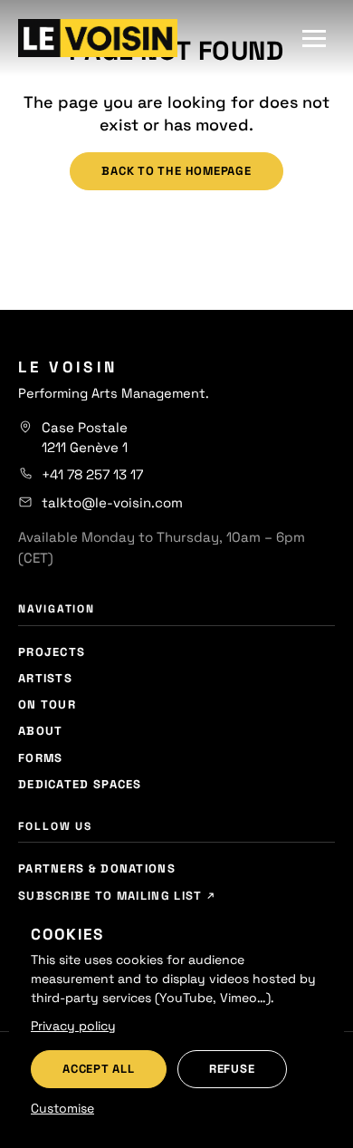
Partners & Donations (97, 868)
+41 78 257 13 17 (92, 474)
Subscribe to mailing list (112, 895)
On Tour (47, 704)
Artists (45, 678)
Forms (40, 758)
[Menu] (314, 38)
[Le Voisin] (97, 38)
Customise (62, 1108)
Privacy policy (73, 1026)
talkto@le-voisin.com (112, 502)
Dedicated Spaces (80, 784)
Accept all (98, 1068)
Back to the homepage (176, 170)
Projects (51, 652)
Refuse (232, 1068)
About (40, 730)
